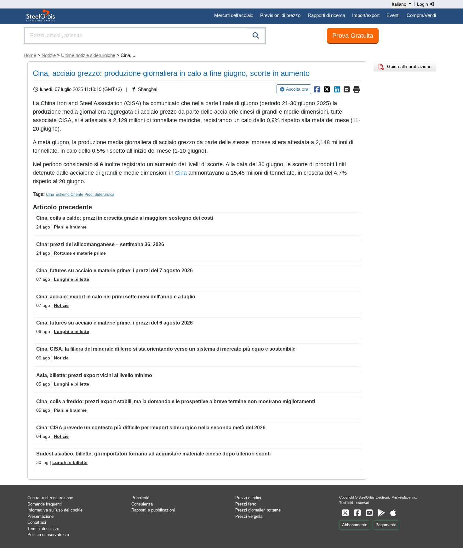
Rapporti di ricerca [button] (326, 15)
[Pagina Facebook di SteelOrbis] (357, 513)
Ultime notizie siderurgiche (88, 55)
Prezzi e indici (248, 497)
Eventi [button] (392, 15)
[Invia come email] (346, 89)
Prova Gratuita (352, 35)
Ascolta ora (297, 89)
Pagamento (385, 525)
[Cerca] (256, 35)
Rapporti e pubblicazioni (153, 510)
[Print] (356, 89)
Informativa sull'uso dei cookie (55, 510)
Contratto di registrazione (50, 497)
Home (30, 55)
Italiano (399, 4)
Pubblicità (140, 497)
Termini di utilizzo (43, 528)
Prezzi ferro (245, 504)
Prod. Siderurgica (99, 194)
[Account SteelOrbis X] (345, 513)
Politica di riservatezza (48, 534)
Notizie (49, 55)
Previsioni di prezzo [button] (280, 15)
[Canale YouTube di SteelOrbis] (369, 513)
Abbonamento (354, 525)
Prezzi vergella (248, 516)
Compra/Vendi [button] (421, 15)
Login (423, 4)
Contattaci (36, 522)
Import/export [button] (366, 15)
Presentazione (40, 516)
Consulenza (142, 504)
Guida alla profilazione (408, 66)
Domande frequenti (44, 504)
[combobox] (145, 35)
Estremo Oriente (69, 194)
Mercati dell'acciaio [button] (233, 15)
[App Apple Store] (393, 513)
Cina (181, 173)
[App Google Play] (381, 513)
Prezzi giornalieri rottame (258, 510)
